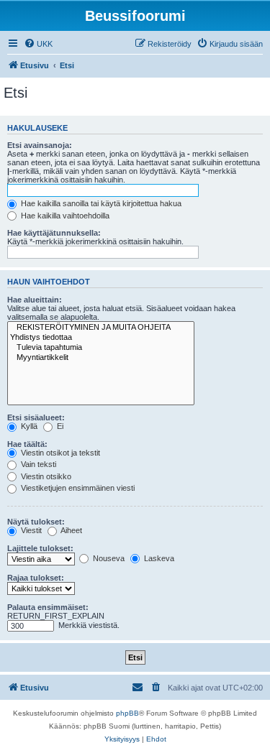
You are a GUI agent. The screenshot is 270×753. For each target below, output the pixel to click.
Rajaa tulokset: (35, 577)
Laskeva (158, 558)
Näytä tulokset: (36, 521)
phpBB (127, 713)
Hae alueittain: (34, 299)
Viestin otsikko (45, 476)
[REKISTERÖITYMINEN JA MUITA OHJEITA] (101, 328)
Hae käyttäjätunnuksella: (54, 232)
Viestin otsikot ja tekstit (59, 452)
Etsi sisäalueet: (36, 417)
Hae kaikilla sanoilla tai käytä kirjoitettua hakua (100, 203)
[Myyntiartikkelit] (101, 358)
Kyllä (28, 426)
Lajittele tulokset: (40, 548)
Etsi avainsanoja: (39, 145)
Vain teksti (37, 464)
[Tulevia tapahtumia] (101, 348)
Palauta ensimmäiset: (48, 607)
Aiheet (70, 530)
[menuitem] (38, 43)
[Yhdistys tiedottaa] (101, 338)
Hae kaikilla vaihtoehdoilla (64, 215)
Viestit (30, 530)
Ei (59, 426)
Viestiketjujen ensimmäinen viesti (77, 488)
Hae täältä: (27, 444)
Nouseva (108, 558)
